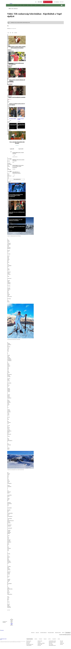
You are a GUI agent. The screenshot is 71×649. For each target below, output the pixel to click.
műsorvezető (19, 121)
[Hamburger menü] (8, 5)
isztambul (10, 198)
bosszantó (10, 222)
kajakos (10, 120)
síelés (10, 32)
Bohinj (12, 32)
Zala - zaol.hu (61, 644)
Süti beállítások (68, 632)
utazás (8, 32)
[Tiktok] (66, 630)
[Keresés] (61, 5)
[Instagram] (68, 630)
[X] (7, 87)
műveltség (17, 145)
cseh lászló (10, 230)
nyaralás (10, 99)
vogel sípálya (15, 32)
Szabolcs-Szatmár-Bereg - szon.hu (52, 645)
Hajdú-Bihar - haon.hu (40, 644)
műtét (19, 127)
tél (8, 25)
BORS (10, 8)
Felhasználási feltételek (51, 632)
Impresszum (37, 632)
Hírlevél (63, 632)
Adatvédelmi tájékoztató (43, 632)
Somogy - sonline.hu (51, 644)
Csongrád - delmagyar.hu (28, 645)
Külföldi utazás (16, 8)
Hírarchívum (32, 632)
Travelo (12, 8)
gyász (13, 176)
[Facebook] (70, 630)
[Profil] (63, 5)
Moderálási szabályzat (58, 632)
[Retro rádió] (45, 2)
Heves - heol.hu (39, 645)
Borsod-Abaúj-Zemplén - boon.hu (29, 644)
